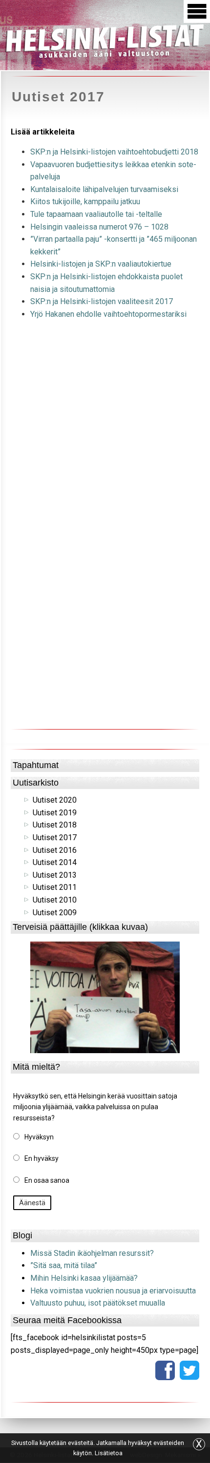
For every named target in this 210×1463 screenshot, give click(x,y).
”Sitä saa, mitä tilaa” (63, 1265)
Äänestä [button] (32, 1203)
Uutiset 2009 (55, 912)
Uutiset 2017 (55, 837)
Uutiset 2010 (55, 900)
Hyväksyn (39, 1137)
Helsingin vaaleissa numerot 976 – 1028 (99, 226)
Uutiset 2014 (55, 862)
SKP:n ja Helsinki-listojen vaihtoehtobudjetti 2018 (114, 151)
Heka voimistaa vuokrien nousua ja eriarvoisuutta (113, 1290)
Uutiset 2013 (55, 875)
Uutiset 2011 (55, 887)
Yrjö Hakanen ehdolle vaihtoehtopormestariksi (108, 314)
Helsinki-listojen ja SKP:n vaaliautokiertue (100, 264)
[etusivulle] (105, 39)
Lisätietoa (109, 1453)
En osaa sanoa (46, 1180)
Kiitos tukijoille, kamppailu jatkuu (85, 201)
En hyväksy (41, 1158)
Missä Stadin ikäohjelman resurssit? (92, 1253)
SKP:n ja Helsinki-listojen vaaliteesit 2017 (101, 301)
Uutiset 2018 (55, 824)
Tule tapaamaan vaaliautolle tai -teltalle (96, 214)
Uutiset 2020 (55, 800)
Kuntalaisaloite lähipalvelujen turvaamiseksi (104, 189)
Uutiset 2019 (55, 812)
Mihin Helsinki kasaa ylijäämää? (84, 1278)
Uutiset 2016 (55, 850)
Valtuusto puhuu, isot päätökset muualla (97, 1303)
